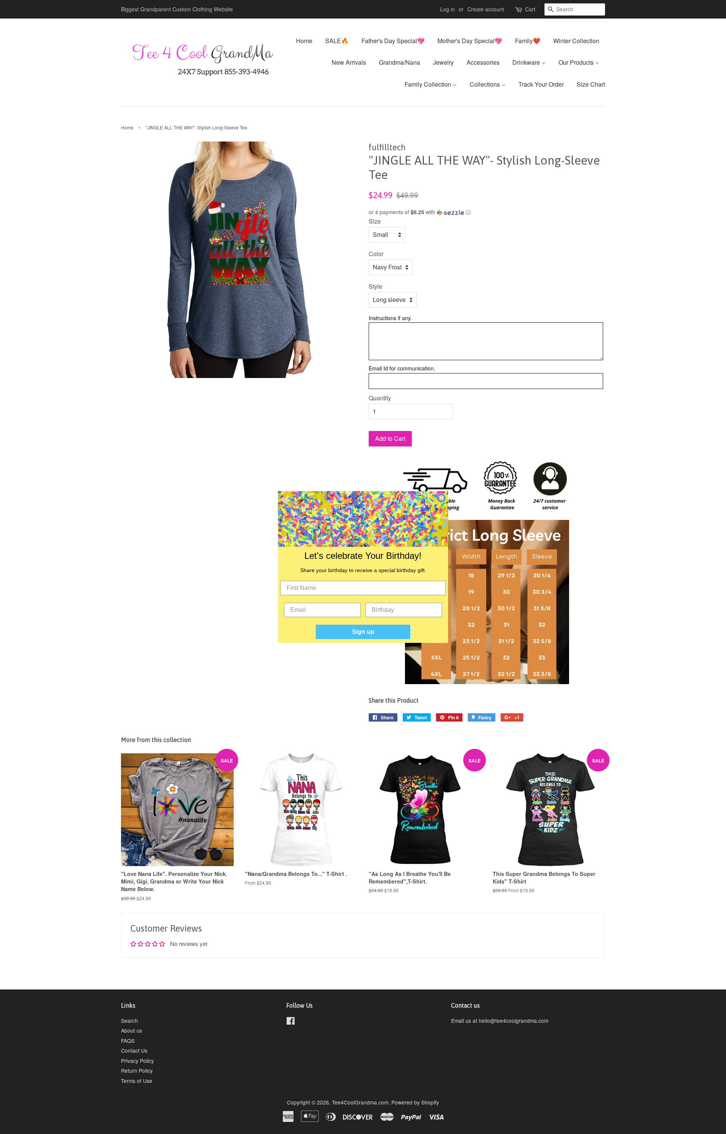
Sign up (363, 631)
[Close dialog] (441, 498)
